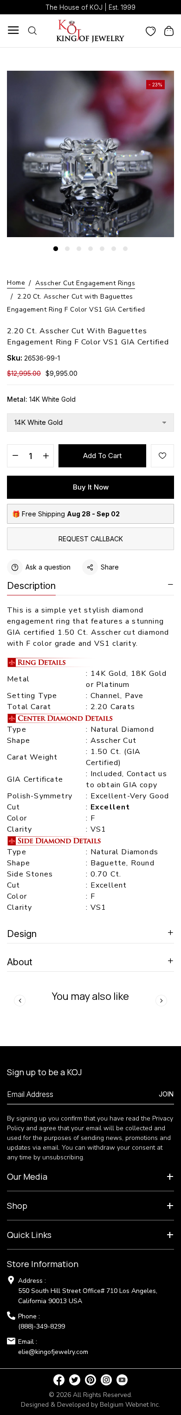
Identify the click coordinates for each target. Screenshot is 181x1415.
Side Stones (31, 874)
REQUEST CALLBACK (90, 539)
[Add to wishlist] (162, 455)
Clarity (19, 829)
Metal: (41, 399)
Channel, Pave (117, 696)
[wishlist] (151, 30)
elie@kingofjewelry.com (53, 1352)
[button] (55, 248)
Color (17, 818)
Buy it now (91, 487)
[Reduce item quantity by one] (15, 456)
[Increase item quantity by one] (45, 456)
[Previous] (20, 1000)
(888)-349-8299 (41, 1326)
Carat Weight (32, 757)
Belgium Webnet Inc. (130, 1404)
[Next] (161, 1000)
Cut (15, 807)
